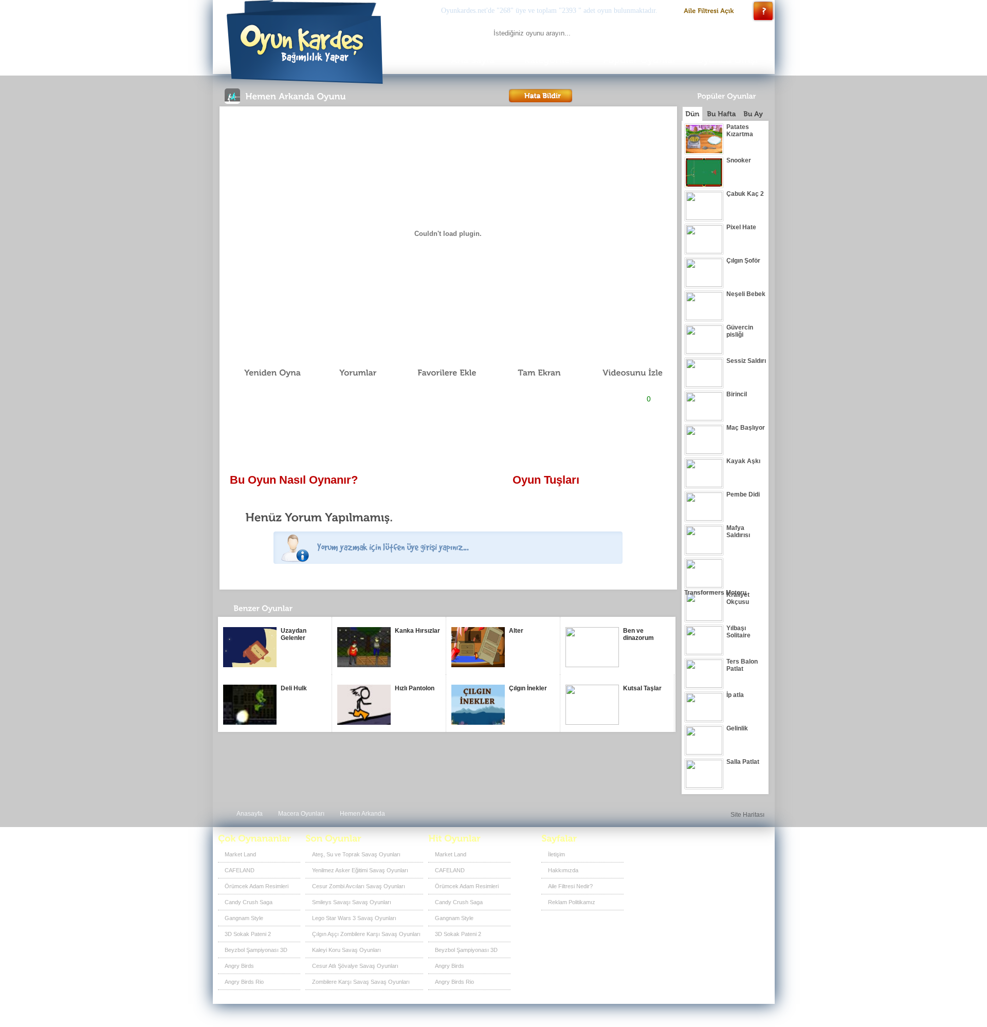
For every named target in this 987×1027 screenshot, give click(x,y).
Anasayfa (249, 813)
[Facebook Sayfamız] (707, 858)
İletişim (556, 854)
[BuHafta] (721, 113)
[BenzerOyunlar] (281, 611)
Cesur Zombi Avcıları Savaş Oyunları (358, 886)
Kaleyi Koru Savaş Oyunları (346, 950)
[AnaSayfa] (472, 60)
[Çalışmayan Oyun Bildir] (540, 95)
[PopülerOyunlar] (639, 60)
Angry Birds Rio (244, 982)
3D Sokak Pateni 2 (248, 934)
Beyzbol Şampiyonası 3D (256, 950)
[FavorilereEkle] (440, 372)
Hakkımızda (563, 870)
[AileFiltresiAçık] (709, 11)
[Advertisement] (448, 440)
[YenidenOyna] (267, 372)
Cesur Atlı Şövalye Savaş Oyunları (355, 966)
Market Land (240, 854)
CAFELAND (239, 870)
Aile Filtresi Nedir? (570, 886)
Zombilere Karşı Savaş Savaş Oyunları (361, 982)
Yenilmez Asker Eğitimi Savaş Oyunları (360, 870)
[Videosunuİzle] (625, 372)
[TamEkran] (532, 372)
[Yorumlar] (352, 372)
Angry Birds (239, 966)
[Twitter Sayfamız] (724, 858)
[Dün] (692, 113)
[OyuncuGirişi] (730, 60)
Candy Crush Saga (248, 902)
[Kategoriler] (549, 60)
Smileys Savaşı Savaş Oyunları (351, 902)
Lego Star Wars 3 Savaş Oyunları (354, 918)
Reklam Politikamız (571, 902)
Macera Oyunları (301, 813)
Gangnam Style (244, 918)
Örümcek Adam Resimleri (256, 886)
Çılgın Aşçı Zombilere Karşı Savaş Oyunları (366, 934)
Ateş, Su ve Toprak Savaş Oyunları (356, 854)
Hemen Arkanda (362, 813)
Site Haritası (747, 814)
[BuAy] (753, 113)
